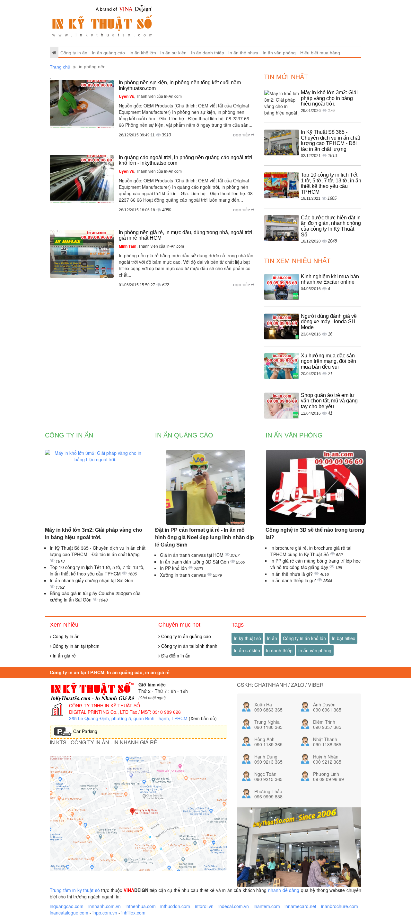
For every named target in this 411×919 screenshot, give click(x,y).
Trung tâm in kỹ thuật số (75, 890)
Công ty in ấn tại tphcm (75, 646)
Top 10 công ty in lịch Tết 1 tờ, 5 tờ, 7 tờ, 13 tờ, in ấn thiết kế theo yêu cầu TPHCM (331, 183)
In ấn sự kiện (173, 52)
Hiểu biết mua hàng (320, 52)
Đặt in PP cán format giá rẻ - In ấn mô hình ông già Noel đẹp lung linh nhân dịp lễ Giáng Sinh (204, 537)
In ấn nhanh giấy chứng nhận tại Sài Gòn (91, 580)
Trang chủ (60, 66)
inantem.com (267, 906)
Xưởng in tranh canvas (183, 575)
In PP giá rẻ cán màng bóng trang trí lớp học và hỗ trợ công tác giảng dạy (315, 563)
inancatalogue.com (69, 912)
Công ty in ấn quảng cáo (185, 636)
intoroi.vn (204, 906)
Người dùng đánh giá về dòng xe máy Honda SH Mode (329, 321)
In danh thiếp (279, 650)
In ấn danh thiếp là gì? (293, 580)
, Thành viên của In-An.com (150, 96)
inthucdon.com (175, 906)
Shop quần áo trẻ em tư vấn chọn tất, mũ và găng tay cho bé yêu (329, 400)
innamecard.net (300, 906)
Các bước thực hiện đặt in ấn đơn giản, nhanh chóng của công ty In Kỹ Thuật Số (331, 226)
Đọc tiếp (242, 135)
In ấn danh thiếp (207, 52)
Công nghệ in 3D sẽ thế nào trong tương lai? (315, 533)
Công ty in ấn (73, 52)
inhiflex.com (133, 912)
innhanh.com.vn (104, 906)
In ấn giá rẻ (63, 655)
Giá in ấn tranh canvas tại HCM (192, 555)
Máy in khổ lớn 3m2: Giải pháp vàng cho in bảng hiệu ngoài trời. (329, 98)
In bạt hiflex (343, 638)
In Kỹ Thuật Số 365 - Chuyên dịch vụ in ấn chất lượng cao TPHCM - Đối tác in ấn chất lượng (330, 140)
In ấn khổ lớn (142, 52)
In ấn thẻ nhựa (243, 52)
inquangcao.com (66, 906)
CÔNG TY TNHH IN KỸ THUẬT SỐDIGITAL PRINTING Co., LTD (104, 708)
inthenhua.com (141, 906)
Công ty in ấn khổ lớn (304, 638)
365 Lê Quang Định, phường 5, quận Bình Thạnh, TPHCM (128, 718)
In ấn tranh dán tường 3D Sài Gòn (195, 561)
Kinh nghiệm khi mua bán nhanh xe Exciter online (330, 279)
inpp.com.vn (104, 912)
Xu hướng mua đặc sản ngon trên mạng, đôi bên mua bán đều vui (328, 361)
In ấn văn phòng (279, 52)
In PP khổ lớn (174, 568)
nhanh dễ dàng (283, 890)
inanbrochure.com (339, 906)
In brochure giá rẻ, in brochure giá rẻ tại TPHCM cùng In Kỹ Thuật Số (310, 551)
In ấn (272, 638)
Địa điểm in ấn (175, 655)
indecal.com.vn (233, 906)
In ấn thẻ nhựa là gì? (292, 574)
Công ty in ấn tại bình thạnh (188, 646)
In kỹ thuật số (247, 638)
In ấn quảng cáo (108, 52)
